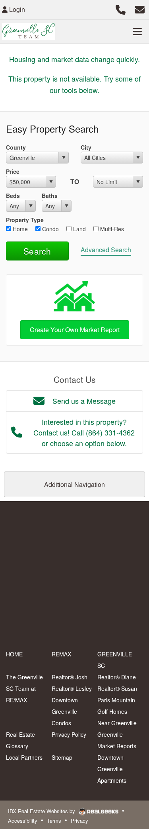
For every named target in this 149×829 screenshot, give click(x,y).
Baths (50, 196)
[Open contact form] (140, 8)
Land (79, 229)
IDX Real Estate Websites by (42, 811)
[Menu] (137, 31)
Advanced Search (106, 249)
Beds (13, 196)
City (86, 147)
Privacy (79, 820)
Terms (54, 820)
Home (19, 229)
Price (12, 171)
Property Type (25, 220)
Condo (50, 229)
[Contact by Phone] (121, 8)
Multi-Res (111, 229)
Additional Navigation (74, 484)
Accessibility (22, 820)
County (16, 147)
